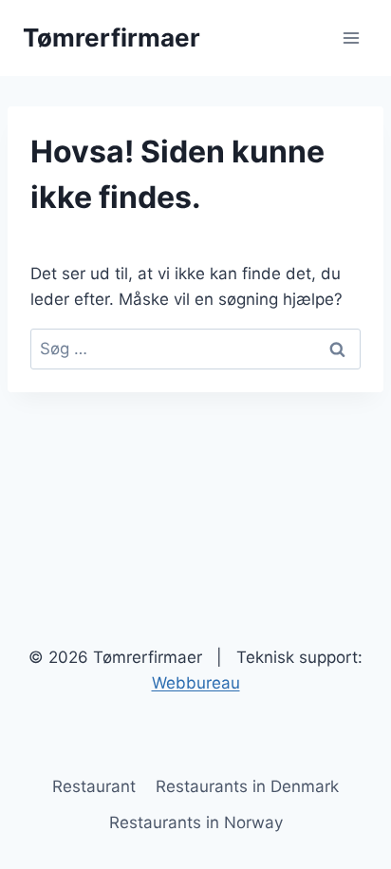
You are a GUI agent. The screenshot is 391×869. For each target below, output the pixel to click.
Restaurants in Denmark (247, 786)
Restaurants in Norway (196, 822)
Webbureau (196, 682)
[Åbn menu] (350, 37)
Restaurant (94, 786)
